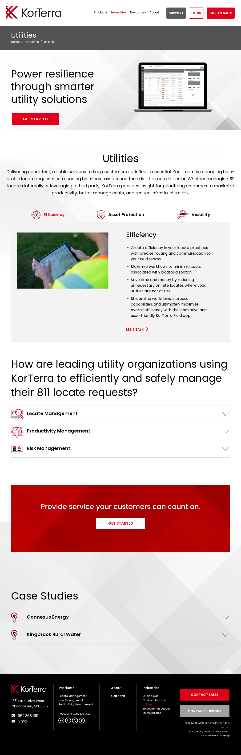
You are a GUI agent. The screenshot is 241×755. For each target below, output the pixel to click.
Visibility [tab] (201, 214)
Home (15, 42)
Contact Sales (204, 694)
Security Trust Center (216, 731)
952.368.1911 (27, 715)
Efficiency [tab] (54, 214)
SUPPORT (176, 13)
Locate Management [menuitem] (73, 696)
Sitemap (224, 735)
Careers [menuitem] (118, 696)
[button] (82, 720)
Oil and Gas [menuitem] (151, 696)
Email (22, 721)
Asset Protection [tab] (126, 214)
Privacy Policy (196, 731)
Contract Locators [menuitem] (155, 700)
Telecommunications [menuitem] (157, 708)
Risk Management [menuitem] (71, 700)
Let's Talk (135, 329)
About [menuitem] (116, 688)
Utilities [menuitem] (148, 704)
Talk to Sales (220, 13)
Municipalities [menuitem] (152, 713)
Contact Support (204, 711)
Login (196, 13)
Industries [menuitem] (151, 688)
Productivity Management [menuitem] (76, 704)
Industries (32, 42)
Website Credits (209, 735)
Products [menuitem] (66, 688)
